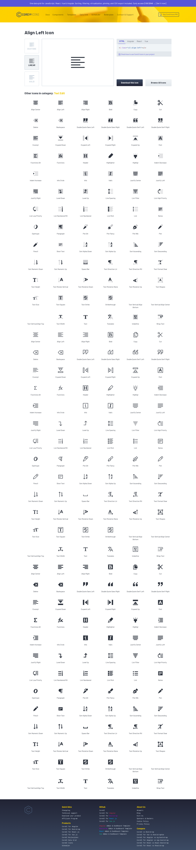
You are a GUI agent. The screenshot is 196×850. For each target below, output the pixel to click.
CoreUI (102, 810)
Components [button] (57, 14)
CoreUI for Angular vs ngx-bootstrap (153, 840)
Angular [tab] (130, 41)
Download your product (71, 816)
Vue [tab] (146, 41)
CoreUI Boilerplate (70, 837)
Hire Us (140, 816)
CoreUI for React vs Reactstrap (150, 846)
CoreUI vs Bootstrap (145, 832)
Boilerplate (108, 14)
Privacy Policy (143, 824)
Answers (140, 810)
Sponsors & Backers (145, 819)
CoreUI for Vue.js (69, 835)
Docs (47, 14)
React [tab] (139, 41)
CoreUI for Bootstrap (71, 829)
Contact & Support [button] (125, 14)
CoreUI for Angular (70, 826)
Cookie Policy (143, 821)
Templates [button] (71, 14)
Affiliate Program (69, 819)
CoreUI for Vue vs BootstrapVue (150, 835)
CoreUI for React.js (70, 832)
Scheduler (96, 14)
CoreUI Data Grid (69, 840)
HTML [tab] (122, 41)
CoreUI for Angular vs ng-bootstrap (152, 837)
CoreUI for (107, 813)
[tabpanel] (144, 50)
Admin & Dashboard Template (114, 826)
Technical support (69, 813)
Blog (138, 813)
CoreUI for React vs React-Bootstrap (153, 843)
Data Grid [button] (84, 14)
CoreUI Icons (67, 843)
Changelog (66, 810)
